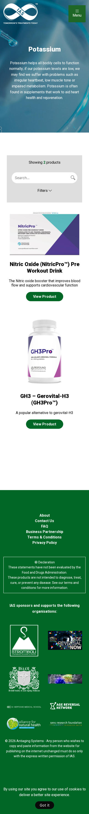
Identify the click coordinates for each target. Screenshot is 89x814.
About (44, 515)
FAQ (44, 526)
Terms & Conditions (44, 537)
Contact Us (44, 521)
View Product (44, 296)
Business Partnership (44, 532)
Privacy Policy (44, 542)
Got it (45, 805)
